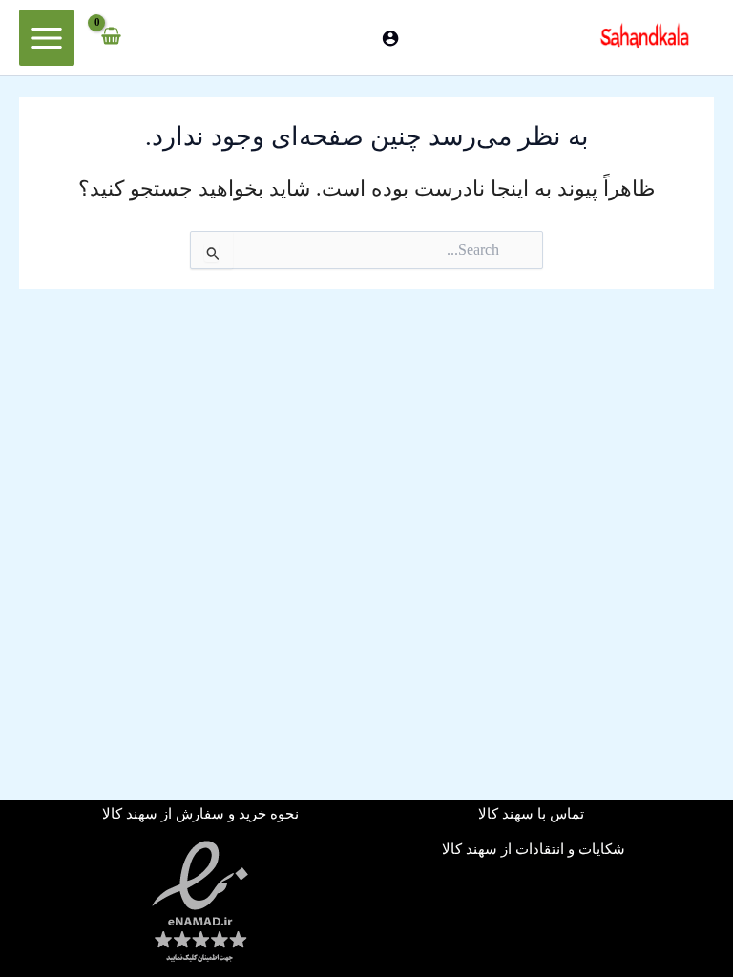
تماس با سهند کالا (533, 813)
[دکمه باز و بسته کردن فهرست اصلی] (46, 37)
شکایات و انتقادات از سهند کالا (533, 849)
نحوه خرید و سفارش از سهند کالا (200, 813)
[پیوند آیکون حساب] (390, 38)
